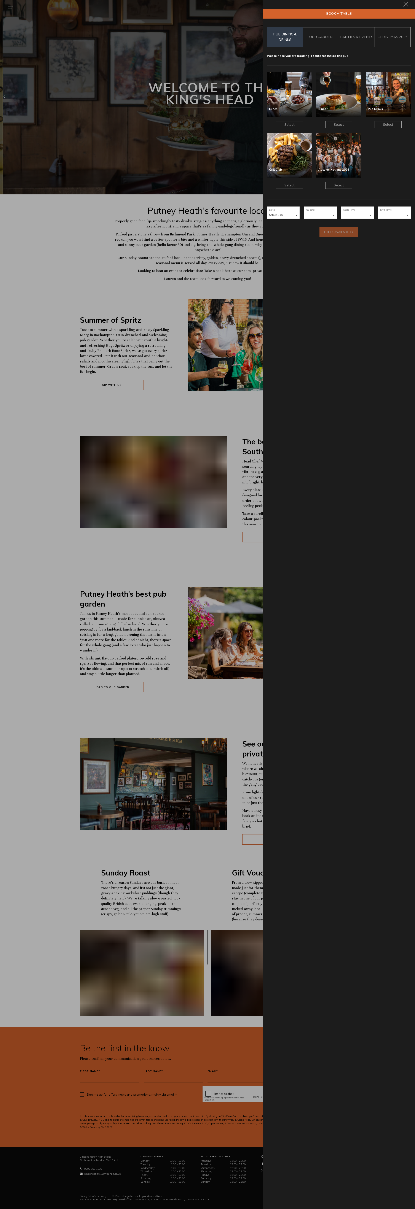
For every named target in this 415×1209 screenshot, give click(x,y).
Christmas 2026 (393, 37)
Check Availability (339, 232)
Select (289, 124)
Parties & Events (356, 37)
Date (272, 209)
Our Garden (320, 37)
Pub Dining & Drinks (285, 37)
